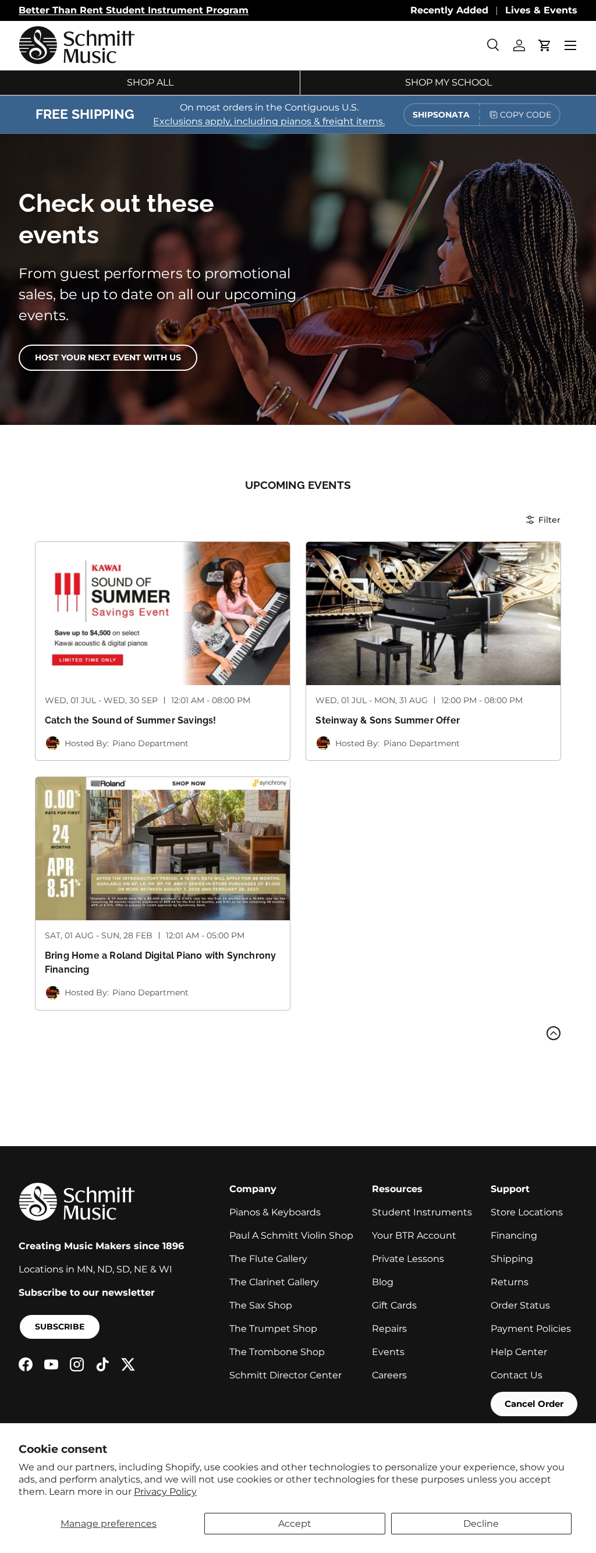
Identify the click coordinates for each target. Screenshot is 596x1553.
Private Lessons (408, 1258)
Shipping (512, 1258)
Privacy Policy (165, 1491)
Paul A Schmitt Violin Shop (291, 1235)
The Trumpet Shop (273, 1328)
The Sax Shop (260, 1305)
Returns (509, 1282)
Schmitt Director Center (285, 1375)
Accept (294, 1523)
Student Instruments (422, 1212)
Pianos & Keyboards (275, 1212)
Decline (481, 1523)
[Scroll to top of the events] (553, 1033)
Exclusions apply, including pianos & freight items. (269, 121)
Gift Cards (394, 1305)
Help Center (519, 1351)
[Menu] (570, 45)
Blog (382, 1282)
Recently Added (449, 10)
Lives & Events (541, 10)
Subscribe (59, 1326)
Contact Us (516, 1375)
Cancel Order (534, 1403)
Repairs (389, 1328)
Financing (514, 1235)
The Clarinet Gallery (274, 1282)
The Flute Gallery (268, 1258)
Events (388, 1351)
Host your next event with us (108, 357)
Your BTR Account (414, 1235)
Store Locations (527, 1212)
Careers (389, 1375)
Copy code (525, 114)
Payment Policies (531, 1328)
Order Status (520, 1305)
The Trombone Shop (277, 1351)
